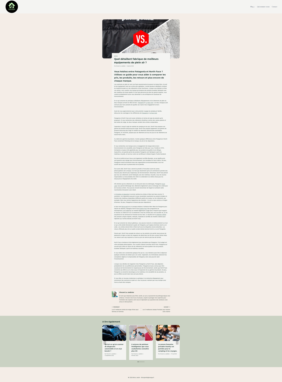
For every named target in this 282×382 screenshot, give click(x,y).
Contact (274, 7)
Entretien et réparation (122, 194)
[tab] (139, 361)
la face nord (153, 113)
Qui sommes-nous (263, 7)
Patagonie (141, 102)
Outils (116, 56)
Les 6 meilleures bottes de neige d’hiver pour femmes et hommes (125, 309)
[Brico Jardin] (12, 6)
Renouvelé (125, 206)
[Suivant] (177, 343)
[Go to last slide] (105, 343)
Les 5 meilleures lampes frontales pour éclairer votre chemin (156, 309)
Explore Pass (143, 208)
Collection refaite (161, 214)
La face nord (149, 102)
